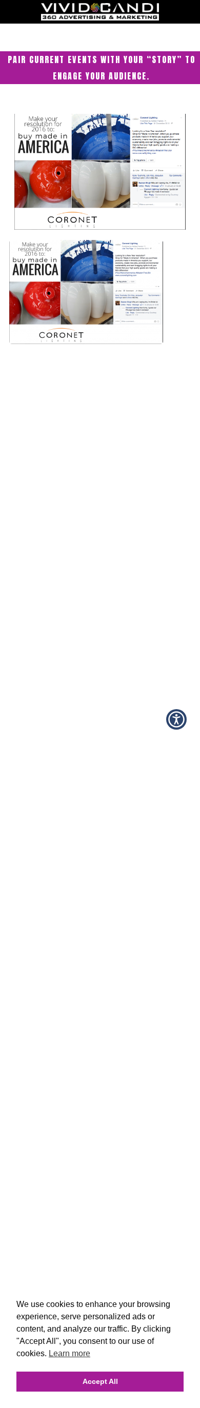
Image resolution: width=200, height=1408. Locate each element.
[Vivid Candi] (100, 17)
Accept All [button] (100, 1381)
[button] (176, 719)
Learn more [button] (69, 1353)
